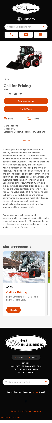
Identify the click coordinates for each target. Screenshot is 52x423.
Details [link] (13, 310)
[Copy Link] (20, 94)
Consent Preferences (10, 417)
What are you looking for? (19, 27)
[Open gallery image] (26, 57)
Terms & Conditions (33, 411)
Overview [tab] (26, 140)
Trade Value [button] (26, 109)
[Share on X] (10, 94)
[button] (11, 35)
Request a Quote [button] (26, 101)
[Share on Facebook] (5, 94)
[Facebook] (26, 401)
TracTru (35, 392)
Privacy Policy (17, 411)
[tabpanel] (26, 57)
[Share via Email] (15, 94)
